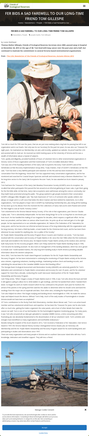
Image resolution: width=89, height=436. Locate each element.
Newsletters (30, 23)
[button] (85, 410)
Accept (44, 427)
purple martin (35, 35)
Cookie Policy (43, 433)
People (39, 23)
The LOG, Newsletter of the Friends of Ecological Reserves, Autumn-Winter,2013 (40, 56)
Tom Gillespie (46, 35)
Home (20, 23)
